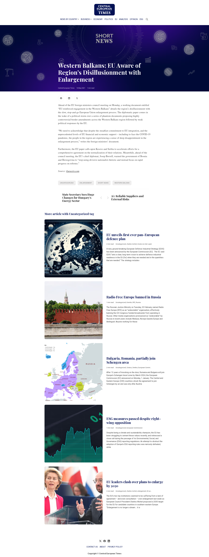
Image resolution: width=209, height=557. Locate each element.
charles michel (132, 244)
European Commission (146, 367)
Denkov (135, 367)
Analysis (123, 19)
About (103, 547)
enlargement (86, 183)
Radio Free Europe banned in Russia (133, 297)
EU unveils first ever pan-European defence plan (132, 237)
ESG (141, 19)
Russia (138, 302)
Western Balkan (122, 183)
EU (116, 19)
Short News (103, 183)
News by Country (68, 19)
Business (85, 19)
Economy (98, 19)
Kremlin (129, 302)
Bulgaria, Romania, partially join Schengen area (130, 360)
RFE (134, 302)
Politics (108, 19)
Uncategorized (67, 183)
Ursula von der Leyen (144, 244)
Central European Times (66, 88)
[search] (147, 19)
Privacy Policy (115, 547)
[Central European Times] (104, 9)
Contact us (92, 547)
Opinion (134, 19)
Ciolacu (129, 367)
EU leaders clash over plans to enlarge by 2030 (134, 484)
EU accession (151, 491)
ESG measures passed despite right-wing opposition (133, 420)
